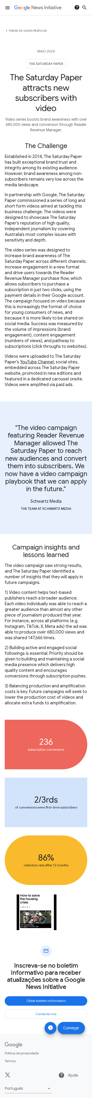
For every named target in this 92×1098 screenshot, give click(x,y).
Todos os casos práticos (27, 30)
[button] (28, 1088)
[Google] (13, 1045)
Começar (71, 1028)
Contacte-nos (46, 1014)
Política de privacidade (22, 1053)
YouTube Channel (37, 362)
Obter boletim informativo (46, 1001)
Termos (10, 1061)
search (84, 7)
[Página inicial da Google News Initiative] (37, 7)
